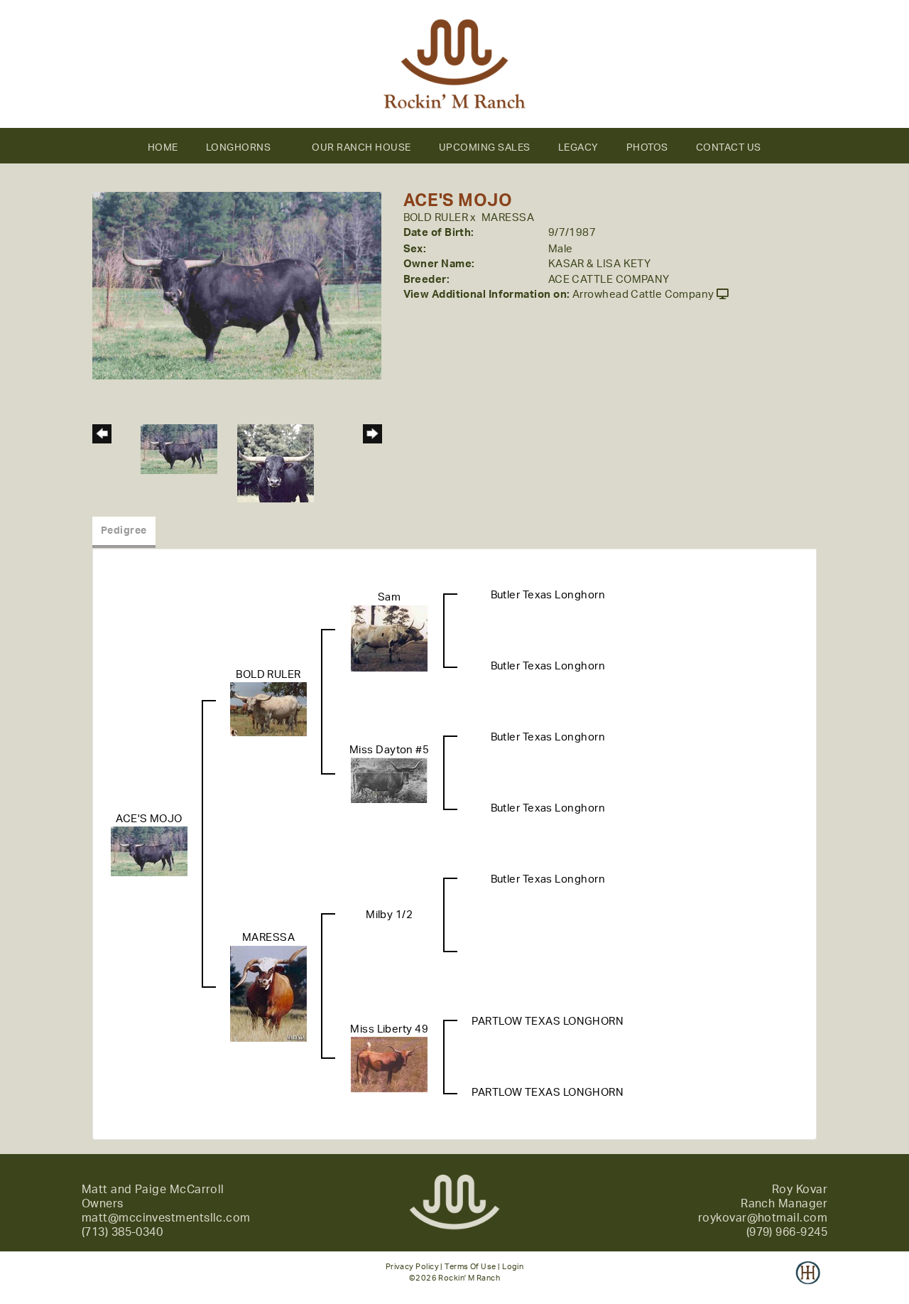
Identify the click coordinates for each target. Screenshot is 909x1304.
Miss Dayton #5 (389, 750)
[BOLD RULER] (268, 709)
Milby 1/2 (389, 915)
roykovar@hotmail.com (762, 1218)
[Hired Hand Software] (807, 1282)
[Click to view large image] (236, 285)
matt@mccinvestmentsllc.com (166, 1218)
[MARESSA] (268, 993)
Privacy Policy (412, 1267)
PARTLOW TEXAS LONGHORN (548, 1021)
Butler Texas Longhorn (548, 595)
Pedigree (124, 531)
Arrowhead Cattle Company (643, 294)
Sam (389, 597)
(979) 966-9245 (786, 1232)
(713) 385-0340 (122, 1232)
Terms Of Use (470, 1267)
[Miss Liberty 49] (389, 1064)
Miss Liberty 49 (389, 1029)
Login (512, 1267)
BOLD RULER (436, 217)
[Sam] (389, 637)
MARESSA (507, 217)
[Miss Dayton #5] (389, 780)
